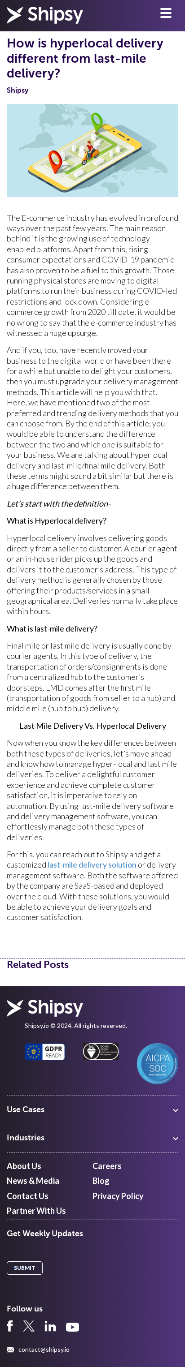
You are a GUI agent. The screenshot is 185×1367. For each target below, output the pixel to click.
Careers (107, 1166)
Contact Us (27, 1196)
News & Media (33, 1181)
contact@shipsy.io (44, 1349)
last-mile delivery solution (92, 864)
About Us (24, 1166)
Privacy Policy (118, 1196)
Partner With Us (36, 1211)
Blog (101, 1181)
